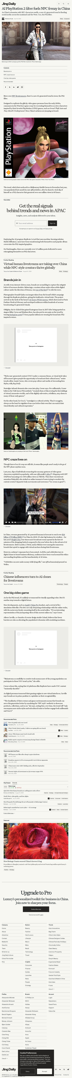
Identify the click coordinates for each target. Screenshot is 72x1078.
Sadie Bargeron (12, 736)
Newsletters (52, 1001)
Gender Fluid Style (54, 975)
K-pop (51, 985)
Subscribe (52, 1011)
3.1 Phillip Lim (29, 998)
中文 (3, 962)
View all (51, 989)
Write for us (5, 952)
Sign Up (52, 223)
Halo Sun (12, 793)
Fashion (46, 793)
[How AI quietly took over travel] (5, 724)
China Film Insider (7, 958)
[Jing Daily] (9, 4)
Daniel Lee (5, 1055)
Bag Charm (52, 932)
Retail (27, 948)
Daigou (51, 955)
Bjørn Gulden (6, 1024)
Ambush (28, 1028)
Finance (27, 968)
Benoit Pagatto (7, 1014)
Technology (60, 584)
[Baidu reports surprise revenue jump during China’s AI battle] (5, 741)
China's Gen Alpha (54, 935)
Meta (61, 18)
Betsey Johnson (7, 1021)
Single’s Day (15, 539)
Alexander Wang (30, 1014)
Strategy (65, 271)
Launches (65, 804)
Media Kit (5, 942)
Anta (26, 1034)
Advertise (5, 935)
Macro (27, 942)
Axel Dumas (6, 1008)
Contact (4, 938)
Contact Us (66, 1074)
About (4, 932)
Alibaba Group (29, 1018)
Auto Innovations (54, 928)
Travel (27, 955)
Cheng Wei (5, 1038)
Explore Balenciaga (9, 813)
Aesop (27, 1008)
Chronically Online (63, 724)
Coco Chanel (6, 1048)
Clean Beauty (53, 948)
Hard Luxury (29, 935)
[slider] (27, 522)
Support (51, 1008)
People (66, 584)
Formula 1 (52, 968)
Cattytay (4, 1028)
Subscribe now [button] (36, 909)
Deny (27, 1071)
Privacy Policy (39, 228)
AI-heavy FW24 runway (38, 299)
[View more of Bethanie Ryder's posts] (3, 19)
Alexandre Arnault (8, 1004)
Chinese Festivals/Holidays (61, 793)
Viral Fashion (65, 798)
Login (41, 915)
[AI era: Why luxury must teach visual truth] (5, 735)
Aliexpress (28, 1021)
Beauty (27, 928)
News (66, 741)
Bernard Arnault (7, 1018)
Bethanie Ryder (9, 18)
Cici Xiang (5, 1045)
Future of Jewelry (54, 972)
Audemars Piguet (30, 1048)
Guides (66, 730)
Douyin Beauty (53, 958)
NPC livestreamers (19, 96)
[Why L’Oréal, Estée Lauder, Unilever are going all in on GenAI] (5, 729)
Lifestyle (28, 938)
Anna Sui (28, 1031)
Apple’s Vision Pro (32, 605)
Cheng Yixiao (6, 1041)
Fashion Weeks (53, 965)
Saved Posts (53, 1004)
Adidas (27, 1004)
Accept (44, 1071)
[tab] (14, 782)
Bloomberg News (12, 741)
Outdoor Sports (64, 809)
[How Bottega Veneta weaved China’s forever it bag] (36, 841)
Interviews (52, 982)
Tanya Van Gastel (8, 271)
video (48, 474)
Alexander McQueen (8, 1001)
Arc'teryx (28, 1041)
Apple (27, 1038)
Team (3, 948)
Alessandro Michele (8, 998)
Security (4, 945)
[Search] (63, 4)
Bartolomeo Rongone (9, 1011)
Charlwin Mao (6, 1031)
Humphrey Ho (12, 724)
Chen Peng (5, 1034)
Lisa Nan (10, 730)
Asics (27, 1045)
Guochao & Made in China (57, 979)
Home (4, 928)
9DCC (27, 1001)
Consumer (67, 18)
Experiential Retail (54, 962)
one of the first (41, 290)
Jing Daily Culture (7, 955)
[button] (59, 4)
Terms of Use (48, 228)
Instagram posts (16, 314)
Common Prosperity (55, 952)
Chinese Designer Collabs (57, 938)
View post (7, 367)
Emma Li (6, 793)
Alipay (27, 1024)
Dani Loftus (5, 1051)
